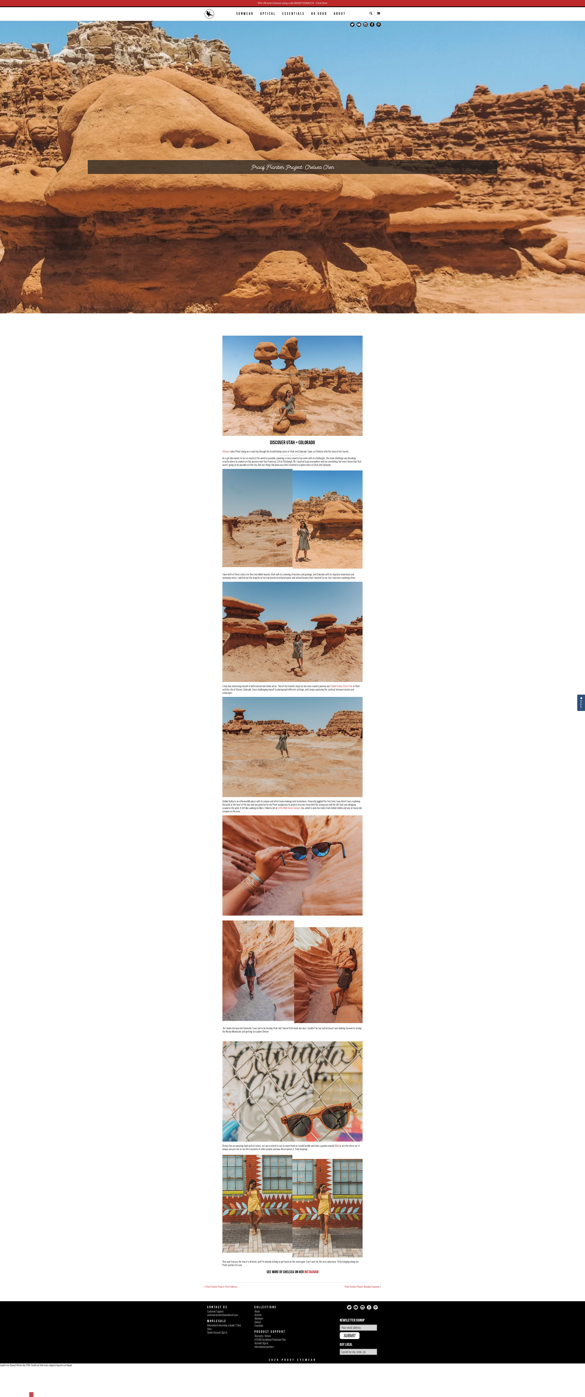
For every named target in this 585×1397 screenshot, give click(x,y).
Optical (268, 14)
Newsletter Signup (352, 1320)
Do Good (319, 14)
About (340, 14)
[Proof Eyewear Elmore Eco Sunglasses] (257, 1251)
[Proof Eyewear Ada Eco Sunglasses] (258, 1020)
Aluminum (258, 1318)
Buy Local (346, 1344)
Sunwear (245, 14)
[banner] (209, 14)
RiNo (337, 1145)
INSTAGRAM (311, 1272)
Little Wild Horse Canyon (289, 808)
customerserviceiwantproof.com (222, 1315)
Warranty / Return (262, 1336)
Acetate (257, 1315)
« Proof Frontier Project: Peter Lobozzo (220, 1286)
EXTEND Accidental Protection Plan (270, 1339)
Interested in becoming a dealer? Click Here (224, 1327)
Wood (257, 1311)
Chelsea (226, 451)
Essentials (293, 14)
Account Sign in (261, 1343)
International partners (264, 1347)
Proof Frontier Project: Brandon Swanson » (363, 1286)
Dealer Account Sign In (217, 1332)
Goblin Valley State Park (342, 686)
